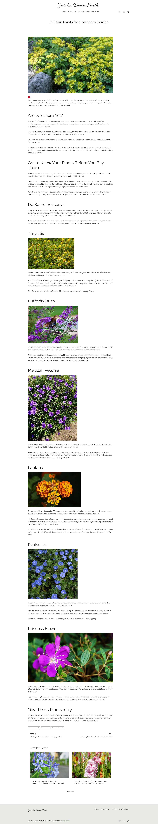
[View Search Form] (98, 11)
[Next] (108, 771)
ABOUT (93, 12)
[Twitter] (128, 820)
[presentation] (49, 765)
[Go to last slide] (32, 771)
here (106, 613)
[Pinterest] (128, 12)
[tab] (67, 791)
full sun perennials (34, 728)
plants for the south (57, 728)
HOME (64, 12)
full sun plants (45, 728)
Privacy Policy (105, 809)
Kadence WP (65, 820)
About (96, 809)
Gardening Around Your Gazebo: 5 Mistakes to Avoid (96, 735)
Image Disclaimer (123, 809)
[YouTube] (124, 12)
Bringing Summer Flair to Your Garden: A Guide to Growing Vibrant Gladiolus (91, 782)
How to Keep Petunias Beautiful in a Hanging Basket (44, 735)
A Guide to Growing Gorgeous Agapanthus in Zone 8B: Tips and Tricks (49, 782)
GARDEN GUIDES (84, 12)
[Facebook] (119, 12)
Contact (114, 809)
